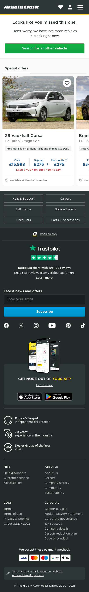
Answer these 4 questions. (28, 575)
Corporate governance (60, 518)
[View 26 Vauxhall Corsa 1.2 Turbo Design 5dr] (38, 102)
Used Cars (23, 220)
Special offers (16, 68)
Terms (8, 508)
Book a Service (65, 209)
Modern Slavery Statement (63, 513)
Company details (56, 528)
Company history (56, 482)
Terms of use (13, 513)
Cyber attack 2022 (17, 523)
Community (52, 487)
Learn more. (44, 277)
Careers (65, 198)
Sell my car (23, 209)
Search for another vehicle (44, 48)
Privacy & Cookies (16, 518)
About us (51, 473)
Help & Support (23, 198)
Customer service (16, 478)
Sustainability (54, 492)
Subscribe (44, 312)
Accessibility (13, 482)
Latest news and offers (23, 291)
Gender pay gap (55, 508)
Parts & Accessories (65, 220)
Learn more (44, 385)
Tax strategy (53, 523)
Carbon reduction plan (60, 533)
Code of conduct (56, 538)
